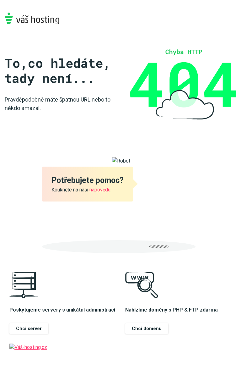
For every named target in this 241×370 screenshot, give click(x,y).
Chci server (29, 328)
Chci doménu (147, 328)
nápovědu (99, 190)
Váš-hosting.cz (32, 18)
